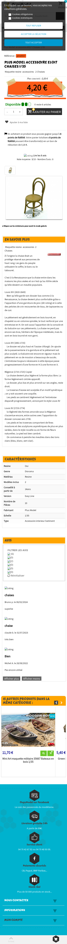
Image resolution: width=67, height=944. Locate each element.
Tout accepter (33, 42)
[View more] (43, 753)
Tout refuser (33, 25)
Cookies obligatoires (22, 14)
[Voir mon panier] (56, 939)
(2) (11, 561)
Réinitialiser (17, 575)
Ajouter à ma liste (18, 122)
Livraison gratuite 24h (34, 823)
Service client (34, 844)
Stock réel (34, 887)
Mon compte (13, 920)
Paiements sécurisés (34, 865)
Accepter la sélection (33, 34)
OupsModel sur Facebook (34, 802)
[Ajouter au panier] (50, 753)
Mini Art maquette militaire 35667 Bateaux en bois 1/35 (28, 760)
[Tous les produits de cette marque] (54, 254)
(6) (12, 553)
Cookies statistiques (22, 17)
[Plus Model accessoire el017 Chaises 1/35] (10, 170)
